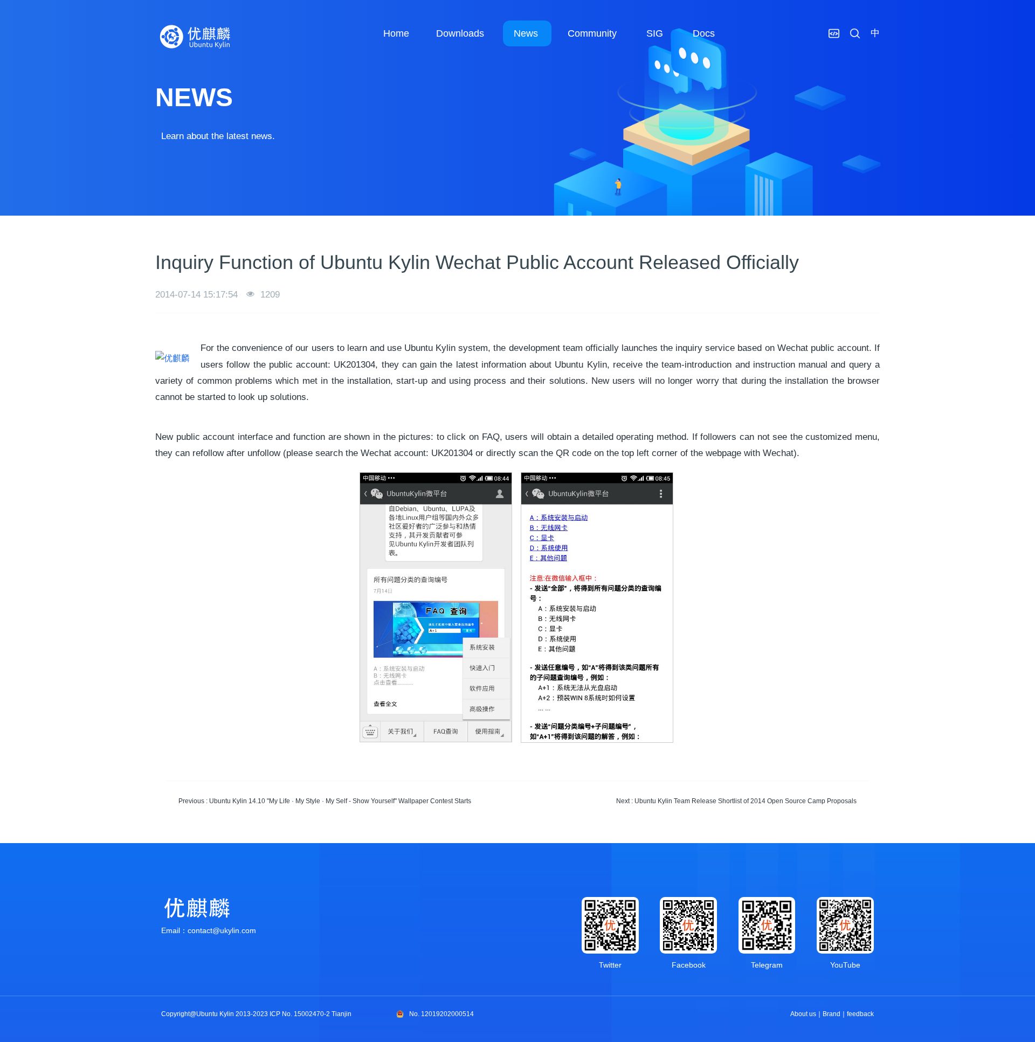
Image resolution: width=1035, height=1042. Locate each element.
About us (803, 1014)
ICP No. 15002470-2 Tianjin (310, 1014)
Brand (831, 1014)
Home (396, 33)
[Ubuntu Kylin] (195, 36)
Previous (324, 801)
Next (736, 801)
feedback (860, 1014)
